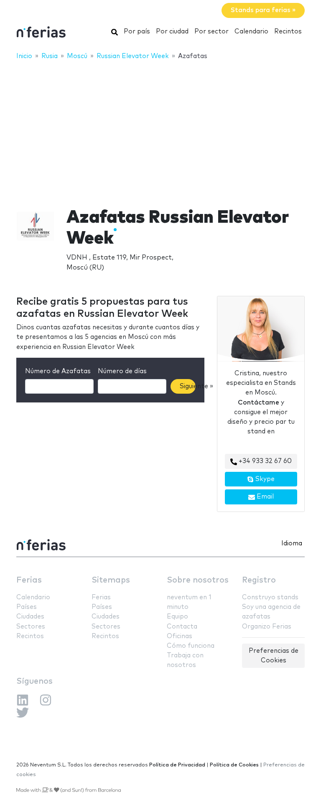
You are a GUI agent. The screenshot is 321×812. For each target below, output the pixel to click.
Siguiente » (188, 386)
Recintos (288, 31)
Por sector (211, 31)
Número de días (122, 371)
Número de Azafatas (58, 371)
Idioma (291, 543)
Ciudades (30, 616)
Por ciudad (172, 31)
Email (264, 497)
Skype (264, 479)
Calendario (251, 31)
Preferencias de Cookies (273, 656)
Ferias (29, 580)
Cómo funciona (190, 646)
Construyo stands (270, 597)
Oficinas (179, 636)
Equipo (177, 616)
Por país (137, 31)
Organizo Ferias (266, 627)
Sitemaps (111, 580)
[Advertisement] (160, 128)
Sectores (30, 627)
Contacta (182, 627)
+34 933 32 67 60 (264, 461)
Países (26, 607)
